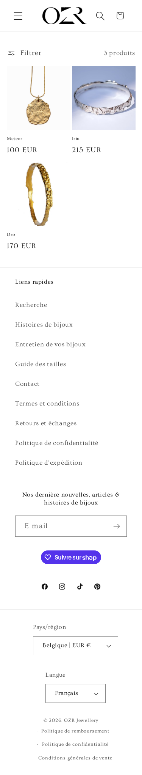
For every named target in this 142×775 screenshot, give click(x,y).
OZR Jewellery (81, 720)
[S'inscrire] (116, 526)
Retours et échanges (46, 423)
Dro (11, 234)
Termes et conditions (47, 403)
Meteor (15, 138)
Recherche (31, 304)
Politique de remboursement (75, 731)
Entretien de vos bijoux (50, 344)
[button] (18, 16)
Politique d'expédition (49, 462)
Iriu (76, 138)
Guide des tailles (40, 364)
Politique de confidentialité (56, 442)
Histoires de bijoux (44, 324)
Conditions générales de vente (75, 758)
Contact (27, 383)
